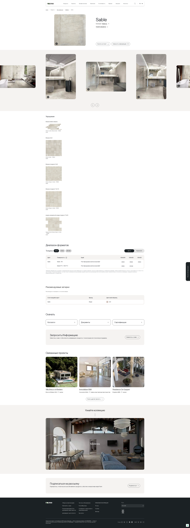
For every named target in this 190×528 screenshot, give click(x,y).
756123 (131, 261)
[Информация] (66, 258)
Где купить (81, 513)
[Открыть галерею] (56, 44)
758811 (122, 266)
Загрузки (118, 3)
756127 (139, 261)
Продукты (65, 3)
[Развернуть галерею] (48, 97)
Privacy (97, 505)
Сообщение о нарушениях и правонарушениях (85, 509)
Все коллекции (60, 9)
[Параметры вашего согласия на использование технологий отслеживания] (187, 525)
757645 (131, 266)
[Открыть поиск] (135, 3)
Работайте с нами (66, 505)
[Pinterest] (124, 522)
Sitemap (97, 511)
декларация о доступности (69, 513)
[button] (93, 105)
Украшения (139, 250)
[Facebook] (129, 522)
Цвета (129, 250)
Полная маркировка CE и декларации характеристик (69, 509)
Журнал (110, 3)
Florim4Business (83, 505)
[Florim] (50, 3)
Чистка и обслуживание (84, 502)
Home (47, 9)
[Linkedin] (132, 522)
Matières (67, 9)
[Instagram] (122, 522)
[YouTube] (127, 522)
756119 (122, 261)
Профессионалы (83, 3)
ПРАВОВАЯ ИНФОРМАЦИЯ (101, 502)
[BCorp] (123, 513)
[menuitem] (65, 4)
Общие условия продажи (68, 502)
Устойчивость (101, 3)
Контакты (125, 3)
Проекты (73, 3)
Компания (92, 3)
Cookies (97, 508)
